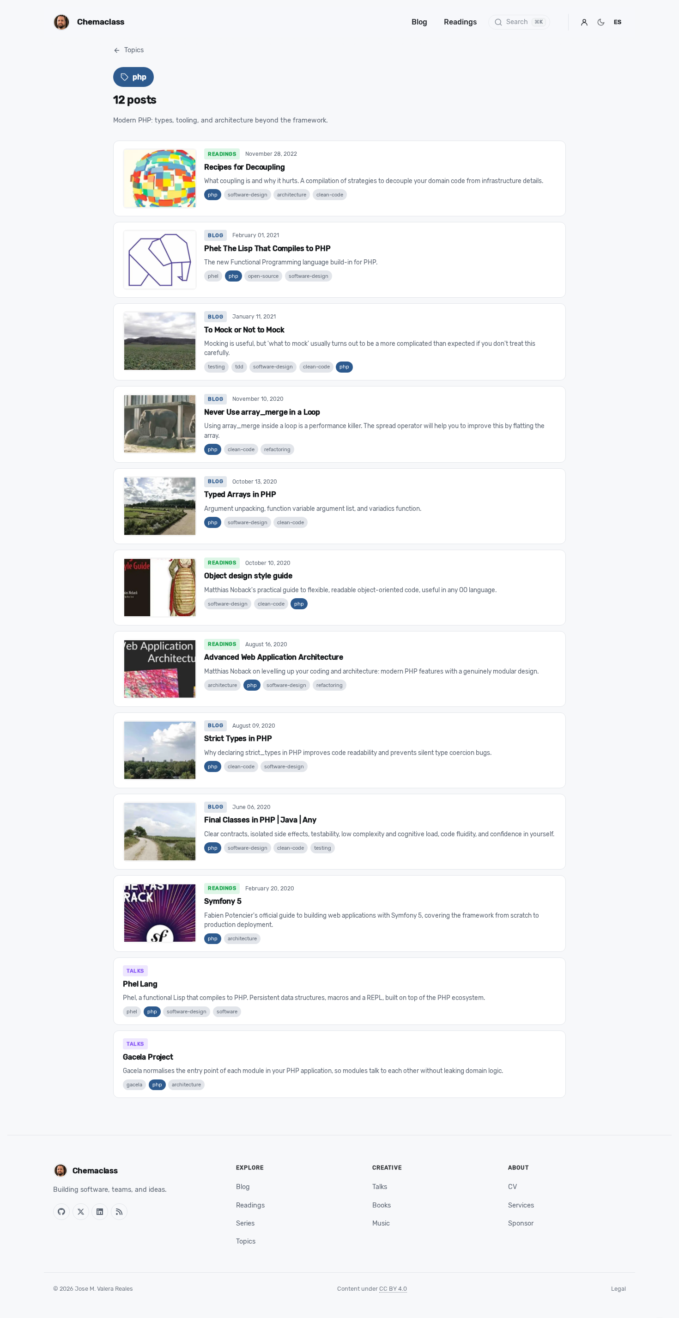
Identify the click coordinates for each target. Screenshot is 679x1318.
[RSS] (119, 1211)
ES (617, 21)
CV (512, 1187)
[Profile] (584, 22)
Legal (618, 1288)
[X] (81, 1211)
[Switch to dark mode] (601, 22)
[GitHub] (61, 1211)
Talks (379, 1187)
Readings (460, 22)
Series (245, 1223)
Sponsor (521, 1223)
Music (381, 1223)
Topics (134, 50)
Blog (419, 22)
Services (521, 1205)
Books (381, 1205)
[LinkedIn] (99, 1211)
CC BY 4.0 (393, 1288)
